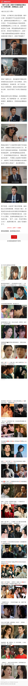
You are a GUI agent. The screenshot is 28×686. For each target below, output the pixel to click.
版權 (14, 683)
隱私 (12, 683)
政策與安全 (7, 683)
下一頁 (14, 236)
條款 (10, 683)
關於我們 (2, 683)
